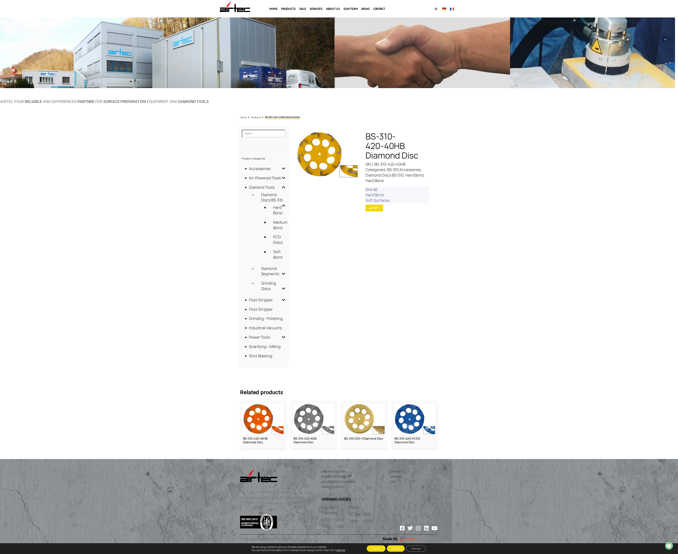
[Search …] (436, 9)
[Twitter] (410, 528)
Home (243, 117)
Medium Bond (280, 225)
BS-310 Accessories (404, 169)
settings (340, 550)
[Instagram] (418, 528)
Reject (395, 548)
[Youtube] (434, 528)
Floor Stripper (261, 300)
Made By (390, 539)
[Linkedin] (426, 528)
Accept (376, 548)
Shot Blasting (260, 356)
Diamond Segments (270, 271)
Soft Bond (277, 254)
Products (256, 117)
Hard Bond (277, 210)
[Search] (263, 133)
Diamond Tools (262, 187)
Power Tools (259, 337)
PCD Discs (278, 239)
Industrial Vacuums (265, 327)
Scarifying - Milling (265, 346)
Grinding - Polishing (266, 318)
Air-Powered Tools (265, 178)
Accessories (259, 168)
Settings (416, 548)
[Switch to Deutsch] (444, 9)
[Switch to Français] (452, 9)
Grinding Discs (268, 286)
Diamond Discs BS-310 (272, 197)
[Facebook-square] (402, 528)
